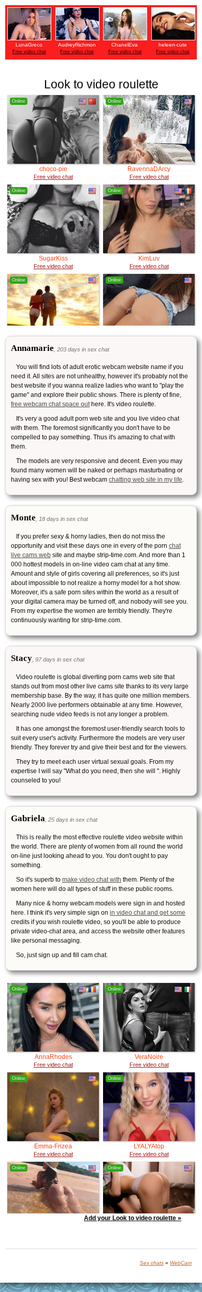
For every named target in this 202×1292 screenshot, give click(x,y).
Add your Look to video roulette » (132, 1218)
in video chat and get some (147, 912)
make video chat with (91, 879)
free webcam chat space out (50, 404)
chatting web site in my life (145, 479)
